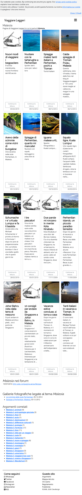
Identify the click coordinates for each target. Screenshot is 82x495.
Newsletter (10, 487)
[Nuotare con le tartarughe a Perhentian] (31, 40)
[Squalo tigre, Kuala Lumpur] (69, 123)
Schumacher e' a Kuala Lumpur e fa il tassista (12, 222)
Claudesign (56, 489)
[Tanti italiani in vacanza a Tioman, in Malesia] (69, 292)
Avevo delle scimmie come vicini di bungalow (11, 143)
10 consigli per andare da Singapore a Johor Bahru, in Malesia (31, 315)
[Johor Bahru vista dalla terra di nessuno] (12, 292)
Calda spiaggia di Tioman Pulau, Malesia (69, 60)
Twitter (9, 479)
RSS (7, 489)
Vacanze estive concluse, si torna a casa (50, 310)
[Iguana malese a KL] (50, 123)
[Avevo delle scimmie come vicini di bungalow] (12, 123)
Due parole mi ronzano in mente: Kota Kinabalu (50, 223)
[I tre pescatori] (31, 203)
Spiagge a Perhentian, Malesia (18, 399)
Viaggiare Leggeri (14, 20)
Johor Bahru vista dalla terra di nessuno (12, 310)
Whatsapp (9, 476)
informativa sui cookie (71, 7)
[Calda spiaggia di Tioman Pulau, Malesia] (69, 40)
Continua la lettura (12, 105)
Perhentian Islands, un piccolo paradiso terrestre (69, 223)
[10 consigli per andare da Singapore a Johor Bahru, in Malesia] (31, 292)
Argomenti (46, 476)
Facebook (10, 482)
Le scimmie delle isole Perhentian (19, 397)
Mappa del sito (48, 479)
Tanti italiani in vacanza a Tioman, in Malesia (69, 310)
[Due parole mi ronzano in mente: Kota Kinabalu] (50, 203)
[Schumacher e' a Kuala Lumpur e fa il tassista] (12, 203)
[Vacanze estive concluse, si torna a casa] (50, 292)
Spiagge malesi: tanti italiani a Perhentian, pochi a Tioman (50, 61)
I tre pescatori (30, 219)
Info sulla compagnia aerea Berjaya (27, 384)
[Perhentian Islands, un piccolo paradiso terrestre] (69, 203)
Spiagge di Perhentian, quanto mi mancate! (31, 141)
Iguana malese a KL (50, 139)
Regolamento (47, 484)
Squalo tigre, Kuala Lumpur (69, 140)
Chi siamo (46, 482)
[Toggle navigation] (75, 20)
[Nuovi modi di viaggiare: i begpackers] (12, 40)
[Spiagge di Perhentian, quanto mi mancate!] (31, 123)
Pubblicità (46, 487)
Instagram (9, 484)
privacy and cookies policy (66, 2)
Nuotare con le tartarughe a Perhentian (31, 58)
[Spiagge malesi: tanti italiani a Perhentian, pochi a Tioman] (50, 40)
